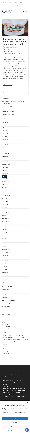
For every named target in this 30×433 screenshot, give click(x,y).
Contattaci (9, 344)
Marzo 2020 (4, 266)
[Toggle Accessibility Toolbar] (27, 430)
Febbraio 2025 (5, 136)
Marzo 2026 (4, 125)
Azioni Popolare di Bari (7, 286)
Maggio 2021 (5, 235)
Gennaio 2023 (5, 184)
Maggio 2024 (5, 147)
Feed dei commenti (7, 326)
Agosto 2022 (5, 198)
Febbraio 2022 (5, 212)
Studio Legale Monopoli (10, 47)
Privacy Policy (18, 430)
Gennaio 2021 (5, 246)
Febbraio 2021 (5, 243)
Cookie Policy (11, 430)
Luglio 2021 (4, 229)
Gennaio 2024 (5, 156)
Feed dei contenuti (6, 324)
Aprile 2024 (4, 150)
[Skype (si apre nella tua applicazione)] (17, 5)
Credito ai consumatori (7, 292)
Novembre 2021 (5, 221)
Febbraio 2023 (5, 181)
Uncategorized (5, 311)
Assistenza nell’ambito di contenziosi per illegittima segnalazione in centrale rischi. (13, 375)
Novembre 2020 (6, 252)
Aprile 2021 (4, 238)
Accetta (15, 418)
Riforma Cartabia (6, 303)
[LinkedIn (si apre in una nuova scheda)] (15, 5)
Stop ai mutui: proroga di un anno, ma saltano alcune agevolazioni (14, 41)
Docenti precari (5, 294)
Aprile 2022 (4, 207)
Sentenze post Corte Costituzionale (10, 309)
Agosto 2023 (5, 167)
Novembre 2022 (6, 190)
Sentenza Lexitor (6, 306)
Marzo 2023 (4, 178)
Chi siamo (4, 344)
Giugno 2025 (5, 130)
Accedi (3, 322)
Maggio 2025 (5, 133)
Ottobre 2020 (5, 255)
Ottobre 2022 (5, 193)
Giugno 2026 (5, 122)
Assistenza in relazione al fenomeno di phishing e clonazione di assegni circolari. (13, 379)
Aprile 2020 (4, 263)
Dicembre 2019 (5, 275)
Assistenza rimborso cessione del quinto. (14, 372)
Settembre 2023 (6, 164)
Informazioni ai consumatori (11, 51)
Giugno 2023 (5, 173)
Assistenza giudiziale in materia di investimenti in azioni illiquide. (15, 397)
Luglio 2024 (4, 142)
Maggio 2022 (5, 204)
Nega (15, 422)
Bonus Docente (5, 289)
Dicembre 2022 (5, 187)
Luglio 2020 (4, 258)
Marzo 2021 (4, 241)
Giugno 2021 (4, 232)
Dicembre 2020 (5, 249)
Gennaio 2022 (5, 215)
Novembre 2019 (5, 277)
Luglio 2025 (4, 127)
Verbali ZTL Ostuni (6, 314)
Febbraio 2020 (5, 269)
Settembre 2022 (6, 195)
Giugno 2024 (5, 144)
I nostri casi (4, 297)
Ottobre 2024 (5, 139)
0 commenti (7, 53)
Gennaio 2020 (5, 272)
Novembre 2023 (6, 159)
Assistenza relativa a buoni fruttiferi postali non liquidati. (15, 383)
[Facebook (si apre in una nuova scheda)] (12, 5)
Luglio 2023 (4, 170)
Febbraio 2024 (5, 153)
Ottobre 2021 (5, 224)
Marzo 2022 (4, 210)
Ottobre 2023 (5, 161)
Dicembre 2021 (5, 218)
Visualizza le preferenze (15, 427)
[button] (27, 402)
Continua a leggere (7, 84)
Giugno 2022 (5, 201)
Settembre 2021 (5, 227)
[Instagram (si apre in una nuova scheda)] (13, 5)
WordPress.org (5, 328)
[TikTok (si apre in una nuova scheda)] (18, 5)
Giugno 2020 (5, 260)
